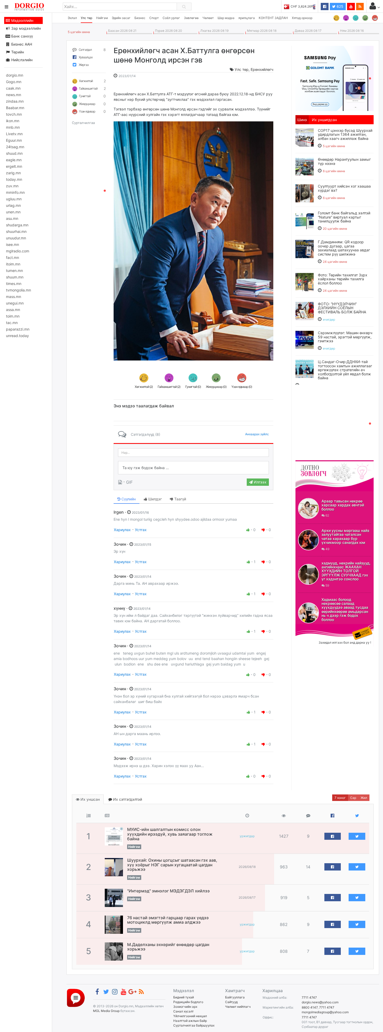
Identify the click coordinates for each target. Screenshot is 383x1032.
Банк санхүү (21, 36)
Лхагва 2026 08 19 (213, 31)
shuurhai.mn (16, 231)
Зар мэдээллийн (25, 28)
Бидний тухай (183, 997)
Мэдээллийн (21, 20)
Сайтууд (231, 1002)
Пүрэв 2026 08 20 (167, 31)
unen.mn (13, 212)
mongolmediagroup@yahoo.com (325, 1012)
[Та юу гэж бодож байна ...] (193, 468)
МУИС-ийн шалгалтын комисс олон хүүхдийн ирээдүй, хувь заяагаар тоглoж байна (170, 834)
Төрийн (17, 52)
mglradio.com (17, 251)
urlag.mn (13, 205)
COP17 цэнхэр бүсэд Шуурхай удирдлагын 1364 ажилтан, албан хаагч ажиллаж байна (345, 134)
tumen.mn (14, 270)
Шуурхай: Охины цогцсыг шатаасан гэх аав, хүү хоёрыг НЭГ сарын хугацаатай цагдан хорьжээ (172, 864)
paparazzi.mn (17, 329)
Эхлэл (72, 18)
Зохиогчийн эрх (185, 1007)
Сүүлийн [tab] (128, 499)
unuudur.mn (16, 238)
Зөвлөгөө (191, 18)
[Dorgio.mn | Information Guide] (75, 997)
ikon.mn (12, 121)
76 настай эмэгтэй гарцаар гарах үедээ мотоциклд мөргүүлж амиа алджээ (168, 920)
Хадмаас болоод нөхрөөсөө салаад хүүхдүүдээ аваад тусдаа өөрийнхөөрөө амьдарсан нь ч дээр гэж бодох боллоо (345, 609)
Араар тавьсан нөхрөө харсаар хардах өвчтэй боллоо (343, 505)
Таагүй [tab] (179, 499)
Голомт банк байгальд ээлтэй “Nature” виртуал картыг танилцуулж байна (344, 217)
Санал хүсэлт (183, 1011)
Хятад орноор (302, 18)
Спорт (154, 18)
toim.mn (13, 316)
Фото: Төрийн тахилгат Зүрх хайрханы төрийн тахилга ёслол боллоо (342, 279)
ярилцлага (246, 18)
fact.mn (12, 257)
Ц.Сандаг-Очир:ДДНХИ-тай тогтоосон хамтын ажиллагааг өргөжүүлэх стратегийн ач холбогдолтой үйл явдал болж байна (345, 369)
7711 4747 (309, 997)
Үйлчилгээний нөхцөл (190, 1016)
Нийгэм (102, 18)
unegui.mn (15, 303)
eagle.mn (14, 160)
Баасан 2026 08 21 (122, 31)
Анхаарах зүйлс (257, 434)
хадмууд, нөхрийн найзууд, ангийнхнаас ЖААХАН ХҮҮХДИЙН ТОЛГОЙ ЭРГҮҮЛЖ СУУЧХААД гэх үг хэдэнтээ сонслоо (346, 571)
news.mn (13, 94)
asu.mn (12, 218)
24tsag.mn (15, 147)
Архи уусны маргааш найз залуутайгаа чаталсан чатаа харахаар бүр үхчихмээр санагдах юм (345, 536)
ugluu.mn (14, 199)
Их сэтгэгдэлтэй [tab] (127, 799)
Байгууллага (235, 997)
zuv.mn (12, 186)
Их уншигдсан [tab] (324, 119)
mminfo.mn (15, 192)
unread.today (17, 335)
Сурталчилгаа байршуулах (193, 1025)
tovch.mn (14, 114)
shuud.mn (14, 153)
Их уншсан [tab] (89, 799)
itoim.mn (13, 264)
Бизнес (139, 18)
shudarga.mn (17, 225)
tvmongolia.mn (18, 290)
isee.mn (12, 244)
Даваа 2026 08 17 (307, 31)
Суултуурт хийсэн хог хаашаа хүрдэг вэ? (344, 188)
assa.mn (13, 309)
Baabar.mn (15, 107)
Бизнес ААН (21, 44)
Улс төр (86, 18)
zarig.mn (13, 173)
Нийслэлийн (21, 60)
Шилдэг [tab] (154, 499)
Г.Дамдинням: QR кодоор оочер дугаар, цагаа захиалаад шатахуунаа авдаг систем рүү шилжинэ (344, 248)
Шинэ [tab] (302, 119)
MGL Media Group (106, 1011)
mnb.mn (13, 127)
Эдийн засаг (121, 18)
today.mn (14, 179)
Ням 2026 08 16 (351, 31)
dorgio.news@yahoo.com (320, 1002)
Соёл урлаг (171, 18)
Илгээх (260, 482)
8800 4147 (310, 1007)
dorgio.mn (14, 75)
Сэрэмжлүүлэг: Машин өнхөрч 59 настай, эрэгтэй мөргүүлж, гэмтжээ (345, 337)
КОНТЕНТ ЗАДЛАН (273, 18)
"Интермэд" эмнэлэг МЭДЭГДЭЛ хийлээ (168, 890)
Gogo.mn (13, 81)
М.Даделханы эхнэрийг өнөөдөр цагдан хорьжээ (168, 947)
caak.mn (13, 88)
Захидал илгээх (311, 627)
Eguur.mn (14, 140)
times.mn (13, 283)
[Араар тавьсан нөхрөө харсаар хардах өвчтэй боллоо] (308, 508)
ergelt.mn (14, 166)
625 (339, 6)
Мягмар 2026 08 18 (260, 31)
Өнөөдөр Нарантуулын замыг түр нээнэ (344, 161)
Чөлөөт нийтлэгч (238, 1007)
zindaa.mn (15, 101)
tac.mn (12, 322)
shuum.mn (14, 277)
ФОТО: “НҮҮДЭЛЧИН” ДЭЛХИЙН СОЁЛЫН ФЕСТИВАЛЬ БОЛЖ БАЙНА (342, 308)
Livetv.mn (14, 134)
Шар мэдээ (226, 18)
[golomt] (334, 77)
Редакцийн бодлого (188, 1002)
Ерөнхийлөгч (262, 69)
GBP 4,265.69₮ (304, 6)
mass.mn (13, 296)
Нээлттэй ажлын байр (190, 1021)
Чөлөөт (208, 18)
